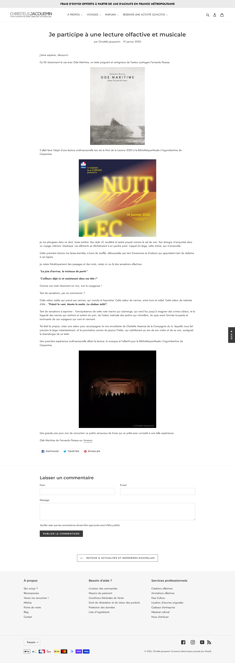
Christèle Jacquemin (161, 651)
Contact (28, 617)
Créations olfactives (162, 588)
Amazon (87, 440)
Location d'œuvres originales (167, 602)
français (31, 642)
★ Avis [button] (231, 335)
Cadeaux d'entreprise (163, 607)
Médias (28, 602)
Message (44, 500)
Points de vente (32, 607)
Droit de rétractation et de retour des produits (114, 602)
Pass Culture (158, 598)
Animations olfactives (162, 593)
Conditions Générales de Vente (106, 598)
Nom (42, 485)
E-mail (123, 485)
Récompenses (31, 593)
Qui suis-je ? (31, 588)
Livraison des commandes (103, 588)
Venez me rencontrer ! (36, 598)
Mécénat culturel (160, 612)
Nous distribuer (160, 617)
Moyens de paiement (100, 593)
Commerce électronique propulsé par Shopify (191, 651)
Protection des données (102, 607)
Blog (26, 612)
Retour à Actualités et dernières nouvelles (120, 557)
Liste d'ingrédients (99, 612)
